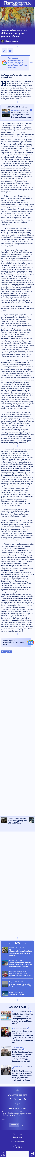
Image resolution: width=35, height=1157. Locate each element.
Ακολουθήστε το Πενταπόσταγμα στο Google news (13, 643)
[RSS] (25, 1099)
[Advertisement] (17, 737)
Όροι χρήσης (18, 1134)
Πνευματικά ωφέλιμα (8, 30)
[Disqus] (17, 858)
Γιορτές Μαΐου (6, 652)
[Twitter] (15, 1099)
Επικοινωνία (17, 1137)
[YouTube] (20, 1099)
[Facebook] (10, 1099)
